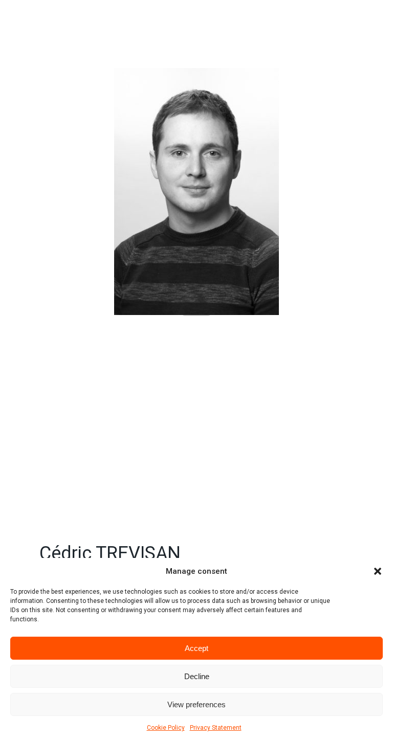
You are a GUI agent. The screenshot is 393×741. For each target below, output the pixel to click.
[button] (378, 571)
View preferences (196, 704)
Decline (196, 676)
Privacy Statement (216, 727)
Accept (196, 648)
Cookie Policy (166, 727)
